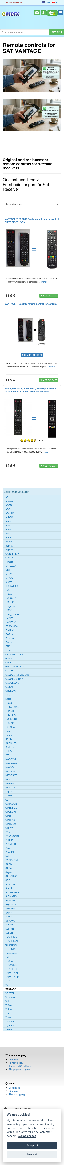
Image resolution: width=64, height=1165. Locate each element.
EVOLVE (9, 618)
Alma (8, 521)
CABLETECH (12, 553)
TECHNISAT (11, 940)
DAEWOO (10, 565)
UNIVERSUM (12, 977)
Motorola (9, 783)
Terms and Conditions (20, 1066)
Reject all (32, 1154)
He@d (8, 702)
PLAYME (10, 852)
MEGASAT (11, 775)
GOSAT (9, 686)
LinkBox (9, 751)
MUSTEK (10, 787)
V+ (6, 985)
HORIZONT (11, 719)
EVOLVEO (10, 622)
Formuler (9, 638)
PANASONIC (12, 835)
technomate (11, 944)
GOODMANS (12, 682)
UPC (7, 981)
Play (7, 848)
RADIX (8, 864)
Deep (8, 569)
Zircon (8, 1029)
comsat (9, 561)
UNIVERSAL (11, 973)
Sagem (9, 872)
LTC (7, 755)
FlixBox (9, 634)
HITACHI (9, 710)
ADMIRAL (10, 513)
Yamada (9, 1021)
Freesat (9, 642)
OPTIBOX (10, 819)
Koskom (9, 747)
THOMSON (11, 964)
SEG (7, 880)
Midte (8, 779)
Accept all (32, 1145)
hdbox (8, 698)
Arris (7, 533)
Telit (7, 956)
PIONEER (10, 844)
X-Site (8, 1009)
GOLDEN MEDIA (14, 678)
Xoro (7, 1013)
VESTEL (9, 993)
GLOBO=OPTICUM (15, 666)
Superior (9, 928)
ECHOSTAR (11, 598)
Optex (8, 815)
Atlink (8, 537)
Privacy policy (16, 1062)
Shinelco (9, 888)
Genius (9, 658)
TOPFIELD (11, 969)
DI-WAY (9, 577)
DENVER (10, 573)
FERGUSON (11, 626)
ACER (8, 505)
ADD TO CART (49, 295)
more (43, 281)
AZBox (8, 541)
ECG (7, 589)
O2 (6, 799)
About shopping (17, 1094)
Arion (8, 529)
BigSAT (9, 549)
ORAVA (9, 827)
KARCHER (11, 743)
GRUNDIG (10, 690)
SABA (8, 868)
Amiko (8, 525)
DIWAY (9, 581)
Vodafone (10, 997)
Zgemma (9, 1025)
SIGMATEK (11, 896)
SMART (9, 912)
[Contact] (37, 12)
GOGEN (9, 670)
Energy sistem (12, 614)
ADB (7, 509)
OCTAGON (11, 803)
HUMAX (9, 723)
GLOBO (9, 662)
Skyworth (10, 908)
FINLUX (9, 630)
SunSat (9, 924)
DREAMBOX (11, 586)
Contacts (13, 1059)
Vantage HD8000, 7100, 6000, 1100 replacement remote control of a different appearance (30, 390)
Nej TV (8, 791)
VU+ (7, 1001)
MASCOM (10, 759)
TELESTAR (11, 948)
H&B (7, 694)
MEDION (10, 771)
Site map (13, 1091)
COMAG (9, 557)
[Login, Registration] (44, 12)
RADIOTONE (12, 860)
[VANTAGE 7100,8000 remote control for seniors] (32, 330)
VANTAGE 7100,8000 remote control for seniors (31, 303)
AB (7, 497)
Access (9, 501)
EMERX (9, 602)
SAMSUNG (11, 876)
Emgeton (10, 606)
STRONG (10, 920)
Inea (7, 731)
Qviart (8, 856)
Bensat (9, 545)
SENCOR (10, 884)
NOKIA (9, 795)
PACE (8, 832)
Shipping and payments (21, 1069)
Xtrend (8, 1017)
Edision (9, 594)
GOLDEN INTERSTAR (17, 674)
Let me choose (27, 1135)
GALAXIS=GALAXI (15, 654)
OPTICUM (10, 823)
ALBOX (9, 517)
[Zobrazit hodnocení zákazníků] (28, 440)
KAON (8, 739)
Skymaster (11, 904)
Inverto (8, 735)
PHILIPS (9, 840)
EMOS (8, 610)
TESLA (9, 961)
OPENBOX (11, 807)
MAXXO (9, 767)
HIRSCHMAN (12, 706)
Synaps (9, 932)
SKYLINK (10, 900)
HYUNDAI (10, 727)
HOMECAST (11, 715)
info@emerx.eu (15, 2)
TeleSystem (11, 953)
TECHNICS (11, 936)
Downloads (14, 1087)
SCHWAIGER (12, 892)
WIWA (8, 1005)
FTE (7, 646)
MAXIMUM (11, 763)
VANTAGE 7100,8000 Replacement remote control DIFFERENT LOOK (32, 220)
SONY (8, 916)
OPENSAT (10, 811)
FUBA (8, 650)
